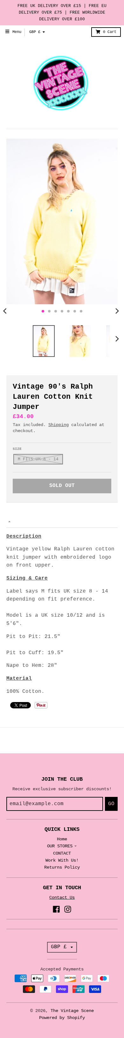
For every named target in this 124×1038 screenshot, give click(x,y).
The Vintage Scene (72, 1010)
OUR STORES (59, 846)
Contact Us (62, 897)
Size (17, 449)
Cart (109, 32)
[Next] (117, 311)
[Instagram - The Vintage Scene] (68, 909)
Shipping (58, 424)
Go (111, 804)
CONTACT (62, 853)
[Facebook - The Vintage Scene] (56, 909)
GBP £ (34, 32)
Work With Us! (62, 860)
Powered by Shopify (62, 1017)
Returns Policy (62, 867)
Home (62, 839)
